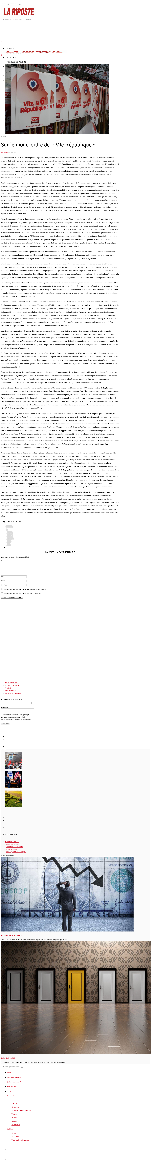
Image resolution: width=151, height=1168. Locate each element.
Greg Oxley (4, 152)
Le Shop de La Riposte (13, 693)
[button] (20, 4)
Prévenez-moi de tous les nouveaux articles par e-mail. (22, 593)
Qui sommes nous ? (12, 683)
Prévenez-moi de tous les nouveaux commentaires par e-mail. (25, 589)
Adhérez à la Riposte (12, 685)
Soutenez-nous (10, 691)
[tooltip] (9, 526)
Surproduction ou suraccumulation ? (12, 935)
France (3, 136)
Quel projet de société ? (8, 1058)
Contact (8, 688)
